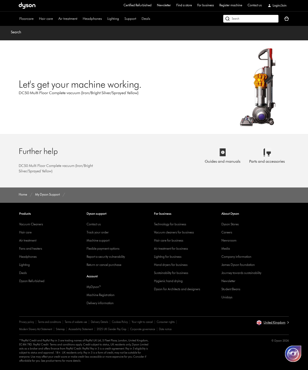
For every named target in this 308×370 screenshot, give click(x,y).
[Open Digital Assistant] (293, 354)
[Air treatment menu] (79, 18)
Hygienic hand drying (168, 281)
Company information (236, 257)
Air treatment (67, 18)
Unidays (226, 297)
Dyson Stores (230, 224)
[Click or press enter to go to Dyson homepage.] (27, 5)
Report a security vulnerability (106, 257)
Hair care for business (168, 240)
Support (130, 18)
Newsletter (164, 5)
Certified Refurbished (138, 5)
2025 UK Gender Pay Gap (111, 329)
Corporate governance (142, 329)
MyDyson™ (94, 287)
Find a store (184, 5)
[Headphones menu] (104, 18)
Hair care (46, 18)
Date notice (165, 329)
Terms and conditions (49, 322)
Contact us (255, 5)
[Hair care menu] (55, 18)
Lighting (113, 18)
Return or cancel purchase (104, 265)
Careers (226, 232)
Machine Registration (101, 295)
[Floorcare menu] (36, 18)
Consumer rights (166, 322)
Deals (146, 18)
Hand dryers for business (171, 265)
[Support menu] (138, 18)
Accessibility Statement (81, 329)
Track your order (98, 232)
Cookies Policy (120, 322)
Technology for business (170, 224)
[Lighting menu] (121, 18)
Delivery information (100, 303)
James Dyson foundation (238, 265)
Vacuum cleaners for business (174, 232)
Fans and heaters (30, 249)
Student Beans (230, 289)
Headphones (92, 18)
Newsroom (229, 240)
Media (225, 249)
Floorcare (26, 18)
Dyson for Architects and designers (177, 289)
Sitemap (60, 329)
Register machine (230, 5)
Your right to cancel (142, 322)
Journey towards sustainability (241, 273)
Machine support (98, 240)
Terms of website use (76, 322)
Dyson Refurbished (31, 281)
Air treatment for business (171, 249)
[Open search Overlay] (250, 19)
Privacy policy (26, 322)
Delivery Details (99, 322)
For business (205, 5)
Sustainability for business (171, 273)
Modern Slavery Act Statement (35, 329)
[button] (272, 322)
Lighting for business (168, 257)
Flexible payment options (103, 249)
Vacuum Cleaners (31, 224)
